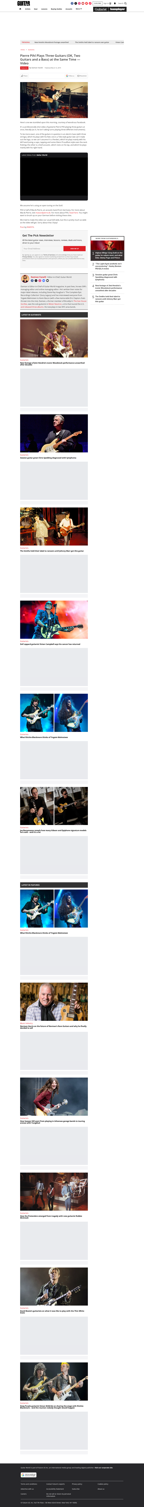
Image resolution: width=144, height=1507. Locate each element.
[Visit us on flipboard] (86, 3)
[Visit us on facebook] (72, 3)
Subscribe (97, 3)
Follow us (71, 76)
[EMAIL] (48, 280)
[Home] (20, 9)
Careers (24, 1494)
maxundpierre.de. (43, 212)
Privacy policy (77, 1484)
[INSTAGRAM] (40, 280)
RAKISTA (30, 227)
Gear (36, 9)
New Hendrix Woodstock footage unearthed (52, 42)
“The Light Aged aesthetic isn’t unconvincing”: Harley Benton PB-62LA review (108, 266)
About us (101, 1489)
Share (26, 76)
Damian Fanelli (37, 68)
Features (24, 68)
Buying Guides (56, 9)
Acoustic (69, 9)
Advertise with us (27, 1489)
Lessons (44, 9)
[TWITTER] (36, 280)
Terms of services (49, 255)
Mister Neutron (55, 304)
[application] (54, 177)
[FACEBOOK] (33, 280)
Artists (27, 9)
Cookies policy (103, 1484)
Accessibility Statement (55, 1489)
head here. (73, 212)
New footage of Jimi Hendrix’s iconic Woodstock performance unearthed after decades (108, 288)
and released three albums (32, 307)
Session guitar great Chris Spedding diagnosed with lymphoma (106, 277)
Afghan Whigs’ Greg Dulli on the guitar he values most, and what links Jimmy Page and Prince (109, 255)
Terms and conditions (29, 1484)
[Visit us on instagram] (79, 3)
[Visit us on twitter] (75, 3)
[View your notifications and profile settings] (115, 3)
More (78, 9)
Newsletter (83, 76)
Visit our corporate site (103, 1468)
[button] (122, 3)
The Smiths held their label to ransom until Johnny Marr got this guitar (107, 299)
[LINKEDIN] (44, 280)
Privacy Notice (27, 257)
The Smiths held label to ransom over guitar (92, 42)
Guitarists (31, 50)
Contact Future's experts (55, 1484)
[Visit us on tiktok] (90, 3)
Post (22, 227)
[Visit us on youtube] (83, 3)
